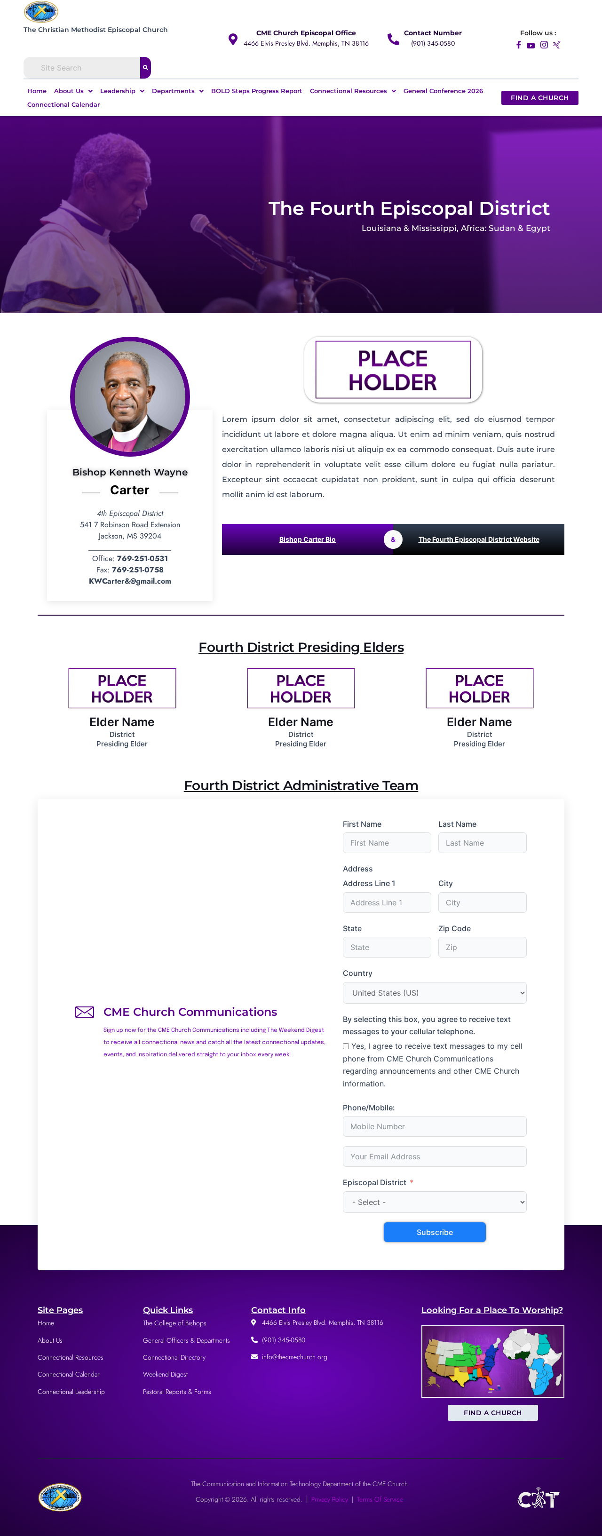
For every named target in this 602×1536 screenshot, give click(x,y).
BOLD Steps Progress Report (256, 91)
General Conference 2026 (443, 91)
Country (357, 973)
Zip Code (454, 928)
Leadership (117, 91)
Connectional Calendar (63, 104)
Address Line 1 (369, 883)
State (352, 928)
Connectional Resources (348, 91)
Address (358, 868)
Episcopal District (374, 1182)
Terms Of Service (380, 1499)
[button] (73, 91)
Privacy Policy (329, 1499)
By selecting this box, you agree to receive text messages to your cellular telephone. (427, 1025)
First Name (362, 824)
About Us (69, 91)
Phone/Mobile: (369, 1107)
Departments (173, 91)
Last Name (457, 824)
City (445, 883)
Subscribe (435, 1232)
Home (37, 91)
